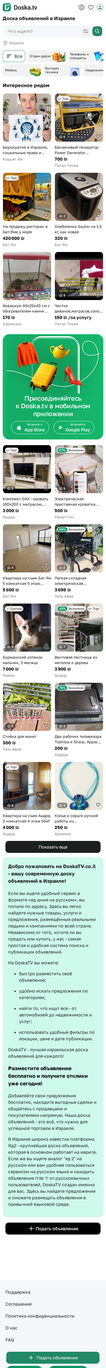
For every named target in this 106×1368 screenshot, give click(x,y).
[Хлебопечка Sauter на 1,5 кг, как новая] (79, 210)
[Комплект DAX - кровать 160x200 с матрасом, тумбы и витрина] (27, 482)
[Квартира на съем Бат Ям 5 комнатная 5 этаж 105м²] (27, 561)
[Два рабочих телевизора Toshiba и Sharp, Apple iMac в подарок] (79, 720)
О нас (11, 1328)
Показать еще (53, 847)
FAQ (9, 1340)
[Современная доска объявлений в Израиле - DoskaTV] (20, 7)
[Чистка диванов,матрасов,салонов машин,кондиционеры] (79, 289)
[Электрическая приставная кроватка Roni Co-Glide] (79, 482)
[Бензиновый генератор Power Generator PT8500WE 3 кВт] (79, 130)
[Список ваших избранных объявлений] (91, 7)
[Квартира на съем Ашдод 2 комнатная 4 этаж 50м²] (27, 799)
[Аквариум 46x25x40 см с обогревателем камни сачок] (27, 289)
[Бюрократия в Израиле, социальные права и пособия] (27, 127)
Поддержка (17, 1292)
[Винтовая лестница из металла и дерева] (79, 640)
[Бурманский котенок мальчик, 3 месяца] (27, 640)
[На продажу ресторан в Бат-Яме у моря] (27, 210)
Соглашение (18, 1304)
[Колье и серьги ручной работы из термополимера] (79, 799)
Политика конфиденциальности (39, 1316)
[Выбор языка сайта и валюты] (81, 7)
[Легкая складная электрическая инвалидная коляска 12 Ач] (79, 561)
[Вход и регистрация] (100, 7)
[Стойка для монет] (27, 717)
